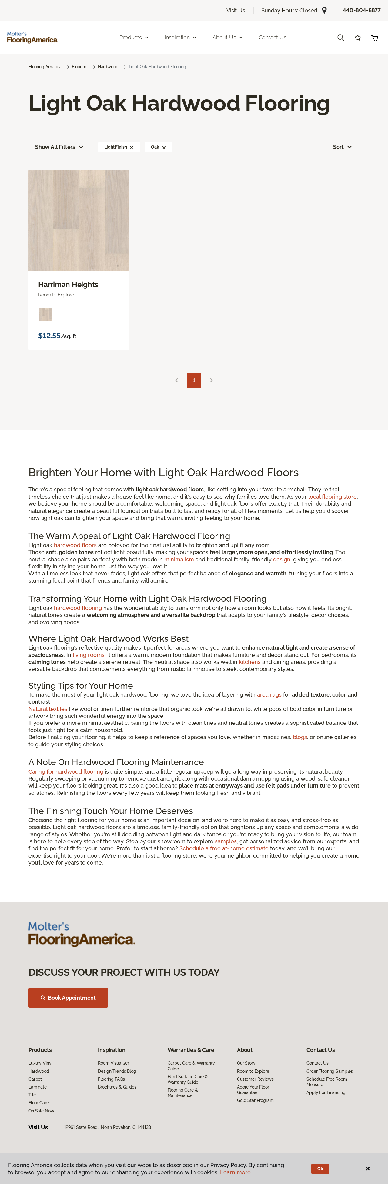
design (281, 559)
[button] (341, 38)
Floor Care (38, 1102)
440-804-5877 (362, 10)
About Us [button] (224, 37)
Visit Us (235, 10)
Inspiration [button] (177, 37)
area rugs (269, 694)
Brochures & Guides (117, 1087)
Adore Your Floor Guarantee (253, 1090)
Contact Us (272, 37)
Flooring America (45, 66)
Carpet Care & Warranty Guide (191, 1066)
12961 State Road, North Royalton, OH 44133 (107, 1127)
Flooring (80, 66)
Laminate (37, 1087)
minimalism (179, 559)
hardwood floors (75, 545)
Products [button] (130, 37)
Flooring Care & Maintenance (183, 1093)
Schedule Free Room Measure (326, 1082)
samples (226, 841)
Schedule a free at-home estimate (224, 848)
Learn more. (236, 1172)
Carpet (35, 1079)
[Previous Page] (176, 380)
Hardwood (108, 66)
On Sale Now (41, 1111)
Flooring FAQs (111, 1079)
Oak (155, 147)
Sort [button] (338, 147)
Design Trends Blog (117, 1071)
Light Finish (115, 147)
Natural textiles (47, 709)
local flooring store (332, 496)
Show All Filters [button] (55, 147)
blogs (300, 737)
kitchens (250, 662)
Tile (31, 1094)
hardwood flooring (78, 608)
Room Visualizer (113, 1063)
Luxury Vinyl (40, 1063)
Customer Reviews (255, 1079)
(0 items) (374, 37)
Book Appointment (72, 998)
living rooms (89, 655)
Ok (320, 1168)
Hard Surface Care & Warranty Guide (188, 1079)
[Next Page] (211, 380)
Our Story (246, 1063)
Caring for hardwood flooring (65, 771)
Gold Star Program (255, 1100)
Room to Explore (253, 1071)
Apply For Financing (325, 1092)
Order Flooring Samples (329, 1071)
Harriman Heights (68, 284)
